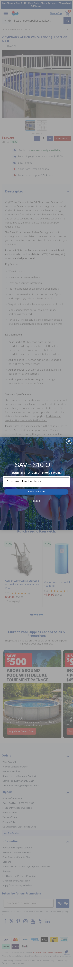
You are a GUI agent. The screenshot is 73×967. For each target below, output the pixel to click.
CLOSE (36, 501)
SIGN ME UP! (36, 491)
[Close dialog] (68, 441)
